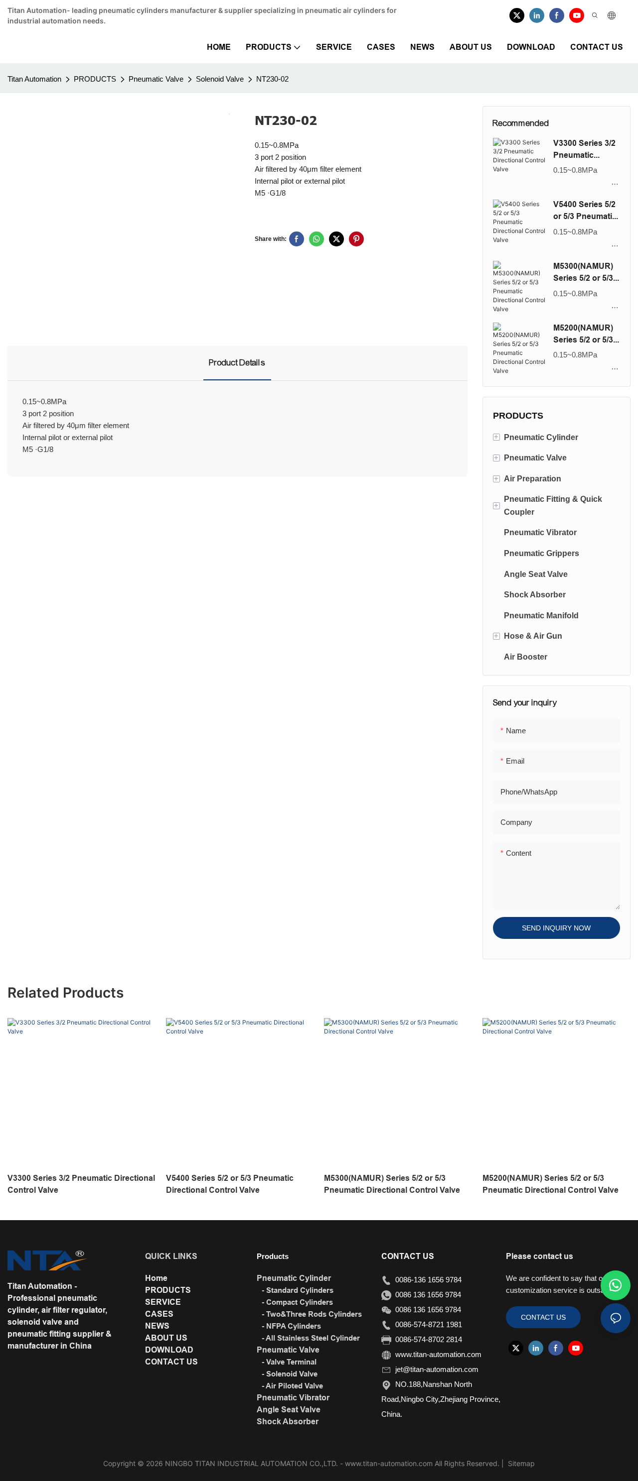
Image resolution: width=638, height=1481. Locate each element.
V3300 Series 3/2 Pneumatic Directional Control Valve (584, 149)
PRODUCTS (95, 79)
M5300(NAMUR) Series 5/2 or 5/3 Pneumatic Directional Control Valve (583, 272)
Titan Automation (34, 79)
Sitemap (520, 1463)
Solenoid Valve (220, 79)
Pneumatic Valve (156, 79)
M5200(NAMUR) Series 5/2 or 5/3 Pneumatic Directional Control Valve (583, 334)
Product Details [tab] (237, 362)
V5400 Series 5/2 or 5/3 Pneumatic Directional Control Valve (585, 211)
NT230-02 (272, 79)
